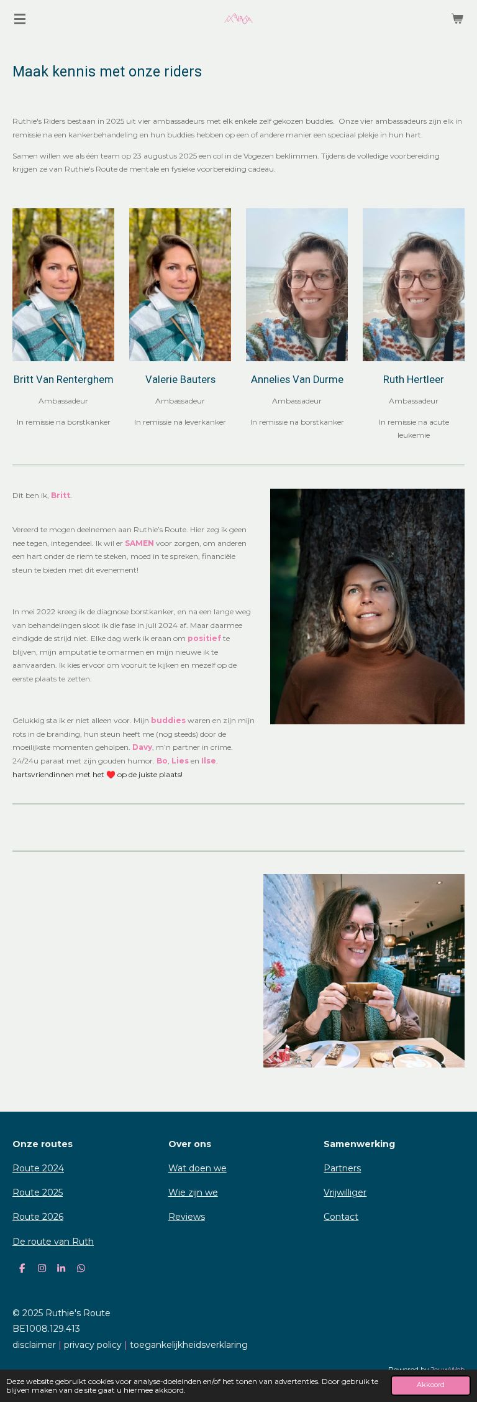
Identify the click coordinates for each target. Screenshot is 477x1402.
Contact (341, 1216)
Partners (342, 1168)
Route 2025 (37, 1192)
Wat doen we (197, 1168)
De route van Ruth (53, 1241)
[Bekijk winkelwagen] (457, 18)
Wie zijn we (193, 1192)
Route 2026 (37, 1216)
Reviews (186, 1216)
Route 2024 (38, 1168)
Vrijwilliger (345, 1192)
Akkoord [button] (431, 1385)
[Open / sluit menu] (20, 18)
